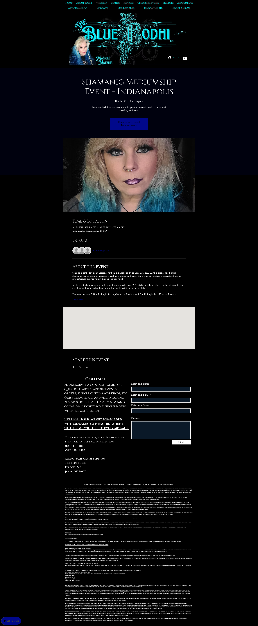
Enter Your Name (140, 384)
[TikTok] (155, 467)
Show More (77, 299)
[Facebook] (161, 467)
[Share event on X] (80, 367)
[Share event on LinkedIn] (87, 367)
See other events (129, 125)
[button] (185, 57)
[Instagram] (166, 467)
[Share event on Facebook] (73, 367)
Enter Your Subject (140, 405)
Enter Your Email (140, 395)
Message (135, 418)
